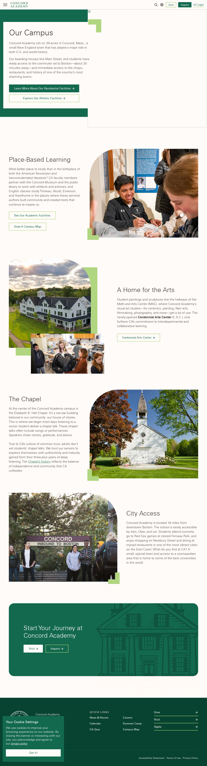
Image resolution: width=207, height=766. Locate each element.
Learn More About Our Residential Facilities (42, 88)
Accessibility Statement (151, 758)
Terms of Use (173, 758)
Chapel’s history (39, 461)
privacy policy (19, 743)
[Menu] (5, 4)
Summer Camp (132, 723)
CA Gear (95, 729)
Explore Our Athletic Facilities (42, 98)
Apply (158, 727)
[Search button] (156, 5)
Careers (127, 717)
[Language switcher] (162, 5)
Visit (32, 648)
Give (171, 4)
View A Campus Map (27, 226)
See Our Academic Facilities (32, 215)
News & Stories (99, 717)
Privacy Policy (190, 758)
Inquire (185, 4)
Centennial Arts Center (137, 337)
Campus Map (131, 729)
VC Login (198, 4)
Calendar (95, 723)
